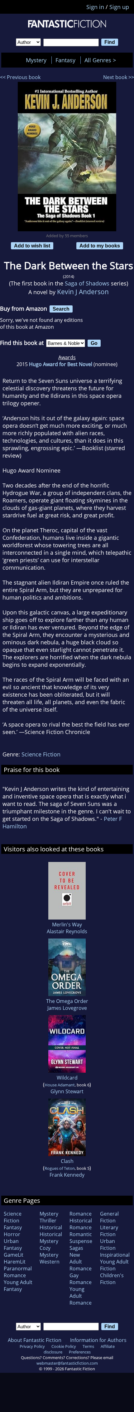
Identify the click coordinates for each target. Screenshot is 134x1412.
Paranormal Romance (18, 1272)
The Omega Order (67, 1001)
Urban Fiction (108, 1244)
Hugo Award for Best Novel (60, 364)
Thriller (48, 1220)
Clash (67, 1161)
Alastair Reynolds (67, 931)
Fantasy (65, 60)
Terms (88, 1346)
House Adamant (60, 1085)
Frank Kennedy (67, 1174)
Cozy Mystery (49, 1251)
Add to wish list (32, 245)
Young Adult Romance (80, 1296)
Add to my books (99, 245)
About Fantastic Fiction (34, 1340)
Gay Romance (80, 1279)
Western (50, 1261)
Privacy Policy (32, 1346)
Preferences (80, 1352)
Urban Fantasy (13, 1244)
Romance (80, 1213)
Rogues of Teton (60, 1168)
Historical (51, 1227)
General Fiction (109, 1217)
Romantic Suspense (80, 1238)
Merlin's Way (67, 924)
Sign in (95, 7)
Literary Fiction (109, 1231)
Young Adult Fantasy (18, 1285)
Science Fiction (41, 754)
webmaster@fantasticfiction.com (67, 1363)
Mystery (36, 60)
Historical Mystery (51, 1238)
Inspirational (115, 1254)
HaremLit (15, 1261)
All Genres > (101, 60)
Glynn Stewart (67, 1091)
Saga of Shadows (87, 283)
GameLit (13, 1254)
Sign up (119, 7)
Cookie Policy (63, 1346)
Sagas (76, 1248)
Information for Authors (98, 1340)
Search (61, 309)
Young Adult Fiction (114, 1265)
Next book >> (118, 77)
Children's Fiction (112, 1279)
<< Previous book (20, 77)
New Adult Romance (80, 1261)
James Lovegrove (67, 1008)
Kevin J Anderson (83, 291)
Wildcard (67, 1077)
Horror (12, 1234)
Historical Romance (80, 1224)
